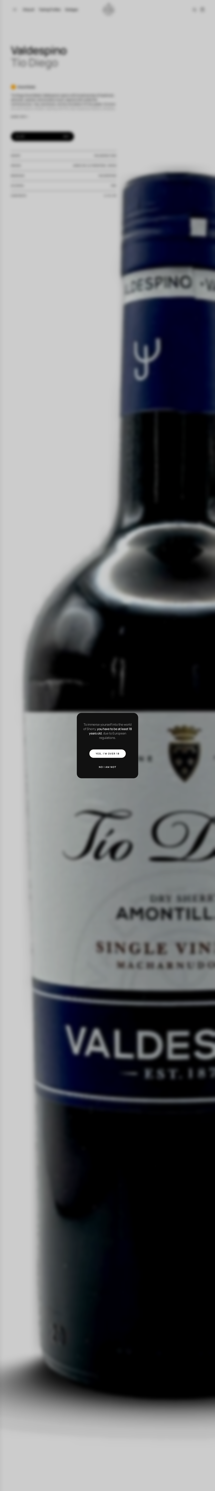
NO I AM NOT (107, 767)
